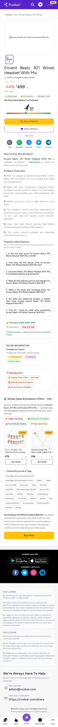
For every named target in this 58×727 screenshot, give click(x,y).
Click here (34, 162)
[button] (50, 448)
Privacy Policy (17, 711)
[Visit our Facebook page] (15, 572)
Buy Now (16, 462)
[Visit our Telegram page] (42, 572)
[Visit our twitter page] (24, 572)
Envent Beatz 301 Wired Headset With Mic (28, 159)
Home (8, 14)
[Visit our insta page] (33, 572)
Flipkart (21, 349)
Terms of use (30, 711)
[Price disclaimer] (27, 88)
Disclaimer (42, 711)
